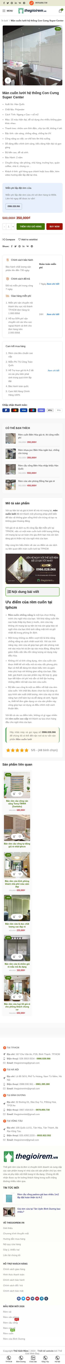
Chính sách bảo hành (14, 1280)
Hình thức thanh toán (13, 1274)
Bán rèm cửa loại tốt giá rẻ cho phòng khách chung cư (17, 1007)
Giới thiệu (8, 1228)
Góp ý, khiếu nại (11, 1249)
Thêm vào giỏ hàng (31, 226)
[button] (14, 794)
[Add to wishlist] (20, 794)
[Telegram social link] (24, 3)
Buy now (54, 226)
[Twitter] (23, 1298)
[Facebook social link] (4, 3)
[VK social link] (20, 3)
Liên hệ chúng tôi (11, 1255)
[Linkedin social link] (16, 3)
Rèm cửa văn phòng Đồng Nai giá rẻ (36, 481)
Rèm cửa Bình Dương (14, 1339)
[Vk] (32, 1298)
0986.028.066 (14, 206)
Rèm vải (7, 1311)
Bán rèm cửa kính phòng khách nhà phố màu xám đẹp (17, 884)
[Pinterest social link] (12, 3)
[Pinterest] (37, 1298)
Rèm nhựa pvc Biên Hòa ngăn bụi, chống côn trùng (38, 451)
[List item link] (32, 1054)
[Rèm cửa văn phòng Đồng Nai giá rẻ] (11, 485)
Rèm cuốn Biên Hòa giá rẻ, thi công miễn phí (38, 436)
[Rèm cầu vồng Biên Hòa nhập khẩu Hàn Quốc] (11, 469)
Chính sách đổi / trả (13, 1285)
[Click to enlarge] (8, 80)
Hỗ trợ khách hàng (15, 1263)
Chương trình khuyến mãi (16, 1233)
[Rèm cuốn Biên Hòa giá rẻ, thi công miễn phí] (11, 438)
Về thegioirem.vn (13, 1222)
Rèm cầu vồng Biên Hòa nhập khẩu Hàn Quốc (38, 467)
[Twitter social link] (8, 3)
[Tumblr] (46, 1298)
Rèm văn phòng (11, 1317)
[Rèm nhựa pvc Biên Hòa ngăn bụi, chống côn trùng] (11, 454)
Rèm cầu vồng (10, 1322)
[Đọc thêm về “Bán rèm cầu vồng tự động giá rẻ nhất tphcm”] (14, 836)
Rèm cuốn (8, 1333)
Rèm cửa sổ (9, 1328)
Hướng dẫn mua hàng (14, 1239)
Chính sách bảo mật (13, 1291)
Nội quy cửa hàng (12, 1244)
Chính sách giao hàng (14, 1269)
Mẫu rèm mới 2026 (13, 1306)
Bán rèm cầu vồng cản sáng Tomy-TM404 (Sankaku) (17, 804)
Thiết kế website (45, 1351)
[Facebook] (19, 1298)
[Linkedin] (42, 1298)
